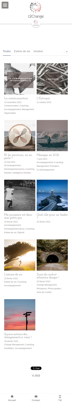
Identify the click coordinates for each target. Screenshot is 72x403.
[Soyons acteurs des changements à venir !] (19, 314)
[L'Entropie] (52, 78)
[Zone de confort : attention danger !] (52, 255)
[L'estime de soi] (19, 255)
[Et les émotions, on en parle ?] (19, 135)
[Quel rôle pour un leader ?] (52, 195)
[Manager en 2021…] (52, 135)
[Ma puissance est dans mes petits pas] (19, 195)
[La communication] (19, 78)
